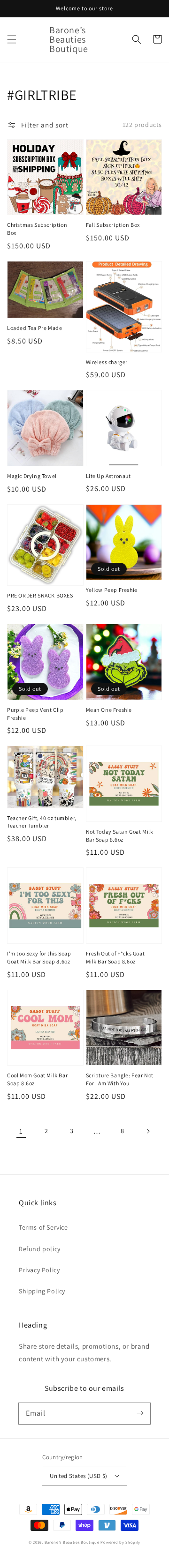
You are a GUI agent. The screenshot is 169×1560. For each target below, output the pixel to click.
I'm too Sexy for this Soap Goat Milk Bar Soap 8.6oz (39, 957)
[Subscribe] (140, 1413)
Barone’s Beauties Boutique (73, 1542)
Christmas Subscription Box (37, 228)
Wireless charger (107, 362)
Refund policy (40, 1249)
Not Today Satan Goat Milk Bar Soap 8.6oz (120, 835)
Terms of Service (43, 1227)
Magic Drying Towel (32, 475)
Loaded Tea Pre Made (34, 327)
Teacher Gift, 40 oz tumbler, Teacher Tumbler (42, 821)
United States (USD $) (78, 1476)
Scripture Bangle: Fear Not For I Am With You (120, 1079)
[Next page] (148, 1131)
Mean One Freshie (109, 709)
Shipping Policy (42, 1291)
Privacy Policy (39, 1270)
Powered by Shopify (120, 1542)
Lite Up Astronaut (108, 475)
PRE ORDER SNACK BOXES (40, 595)
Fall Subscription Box (113, 224)
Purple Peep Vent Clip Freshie (35, 713)
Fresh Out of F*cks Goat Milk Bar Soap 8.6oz (115, 957)
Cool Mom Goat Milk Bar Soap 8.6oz (37, 1079)
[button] (11, 39)
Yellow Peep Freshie (112, 589)
